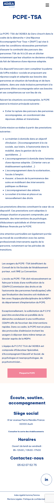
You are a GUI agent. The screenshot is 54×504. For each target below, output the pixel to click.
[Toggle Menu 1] (47, 5)
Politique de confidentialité (35, 499)
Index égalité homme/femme (27, 495)
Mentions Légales (14, 499)
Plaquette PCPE (27, 373)
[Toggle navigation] (41, 5)
